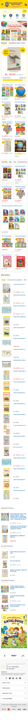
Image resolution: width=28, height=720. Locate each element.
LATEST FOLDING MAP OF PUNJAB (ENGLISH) (19, 382)
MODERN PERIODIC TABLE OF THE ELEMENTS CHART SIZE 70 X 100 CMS (19, 360)
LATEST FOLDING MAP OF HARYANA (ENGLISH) (19, 479)
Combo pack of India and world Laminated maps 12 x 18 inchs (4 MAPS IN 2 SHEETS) (19, 284)
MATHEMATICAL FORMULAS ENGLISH (17, 536)
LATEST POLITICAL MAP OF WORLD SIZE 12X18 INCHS (19, 338)
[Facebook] (6, 678)
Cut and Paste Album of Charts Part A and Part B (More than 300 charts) (19, 425)
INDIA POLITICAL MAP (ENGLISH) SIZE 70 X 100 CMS (19, 295)
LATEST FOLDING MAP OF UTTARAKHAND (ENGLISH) (19, 403)
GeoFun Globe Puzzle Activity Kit (20, 85)
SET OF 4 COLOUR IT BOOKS (7, 166)
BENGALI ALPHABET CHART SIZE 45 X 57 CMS (18, 570)
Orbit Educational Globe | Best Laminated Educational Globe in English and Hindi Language (20, 139)
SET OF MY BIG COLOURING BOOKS (7, 186)
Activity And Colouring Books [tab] (14, 280)
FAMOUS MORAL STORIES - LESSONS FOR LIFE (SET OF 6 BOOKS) (7, 85)
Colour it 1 (17, 255)
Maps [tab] (10, 162)
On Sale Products (7, 546)
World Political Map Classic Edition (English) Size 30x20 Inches (19, 349)
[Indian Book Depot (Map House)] (14, 4)
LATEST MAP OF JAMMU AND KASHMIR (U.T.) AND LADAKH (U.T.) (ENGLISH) (19, 316)
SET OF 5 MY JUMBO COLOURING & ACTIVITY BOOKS (7, 236)
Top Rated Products (8, 580)
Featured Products (7, 508)
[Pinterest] (16, 678)
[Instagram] (13, 678)
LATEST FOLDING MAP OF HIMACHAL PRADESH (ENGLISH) (19, 327)
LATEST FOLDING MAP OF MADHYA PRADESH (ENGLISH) (19, 468)
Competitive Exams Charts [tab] (17, 43)
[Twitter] (10, 678)
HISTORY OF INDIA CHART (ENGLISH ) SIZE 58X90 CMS (19, 371)
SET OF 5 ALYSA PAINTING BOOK (20, 236)
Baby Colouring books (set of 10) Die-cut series (20, 102)
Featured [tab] (4, 43)
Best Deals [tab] (4, 162)
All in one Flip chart (14, 71)
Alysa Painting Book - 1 (7, 255)
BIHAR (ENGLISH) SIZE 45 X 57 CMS (18, 552)
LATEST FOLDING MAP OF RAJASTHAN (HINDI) (19, 392)
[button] (13, 39)
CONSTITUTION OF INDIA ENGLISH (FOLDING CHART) (19, 436)
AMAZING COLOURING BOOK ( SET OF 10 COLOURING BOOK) (7, 122)
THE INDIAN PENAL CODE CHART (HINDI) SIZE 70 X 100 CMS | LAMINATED (7, 139)
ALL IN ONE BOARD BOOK (20, 122)
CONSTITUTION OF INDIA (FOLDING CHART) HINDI (19, 414)
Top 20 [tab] (3, 280)
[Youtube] (20, 678)
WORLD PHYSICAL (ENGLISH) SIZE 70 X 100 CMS (19, 458)
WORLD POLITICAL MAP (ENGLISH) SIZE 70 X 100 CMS (19, 306)
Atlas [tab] (15, 162)
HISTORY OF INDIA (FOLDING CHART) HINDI (19, 490)
